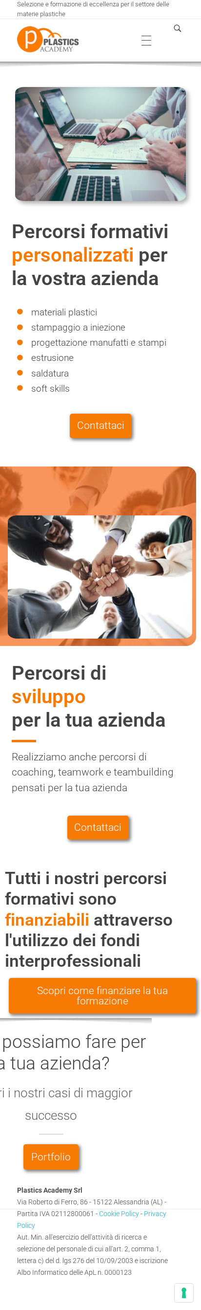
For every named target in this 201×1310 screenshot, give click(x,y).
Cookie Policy (120, 1214)
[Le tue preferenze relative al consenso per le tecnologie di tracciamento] (184, 1293)
